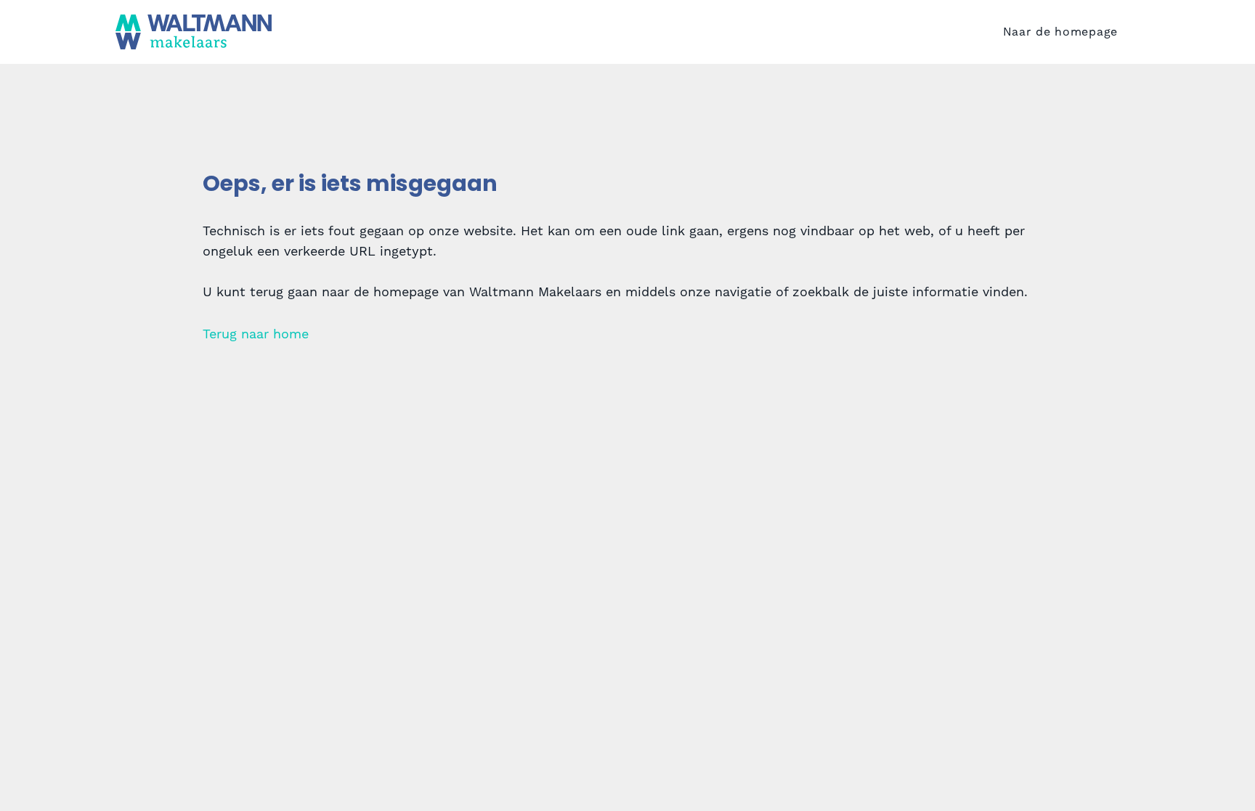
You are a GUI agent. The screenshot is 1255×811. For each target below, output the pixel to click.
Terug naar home (256, 333)
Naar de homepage (1060, 31)
